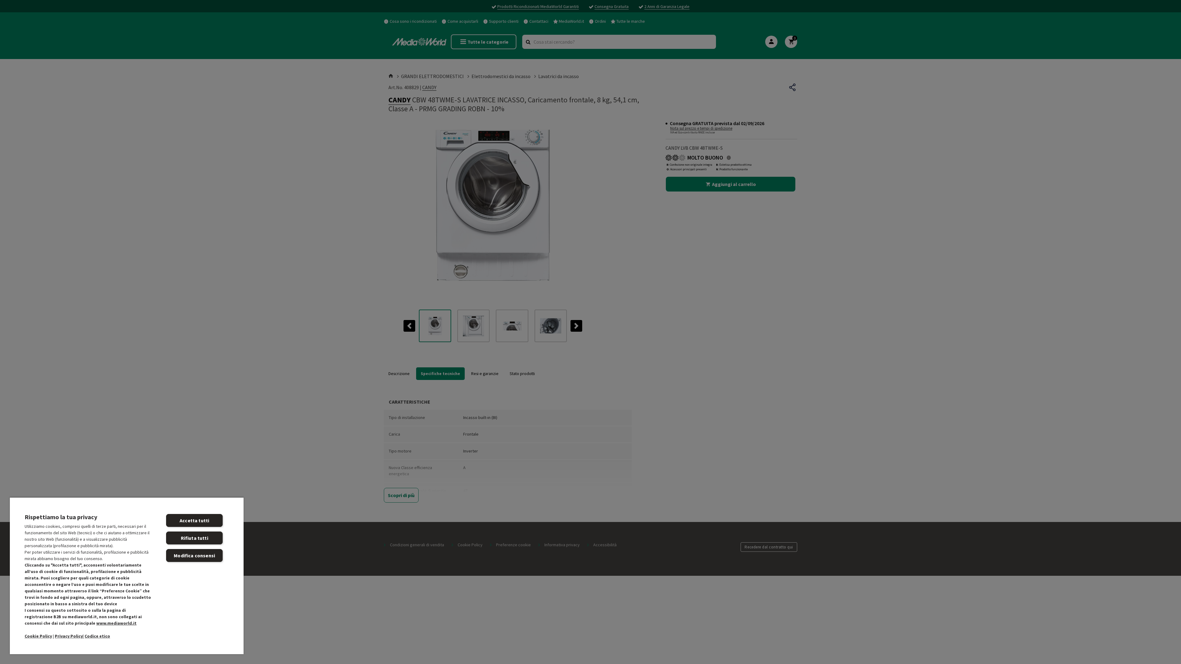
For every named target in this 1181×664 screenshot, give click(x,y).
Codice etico (97, 636)
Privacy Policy (69, 636)
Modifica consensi (194, 555)
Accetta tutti (194, 520)
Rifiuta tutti (194, 538)
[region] (127, 575)
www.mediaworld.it (116, 623)
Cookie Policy (38, 636)
